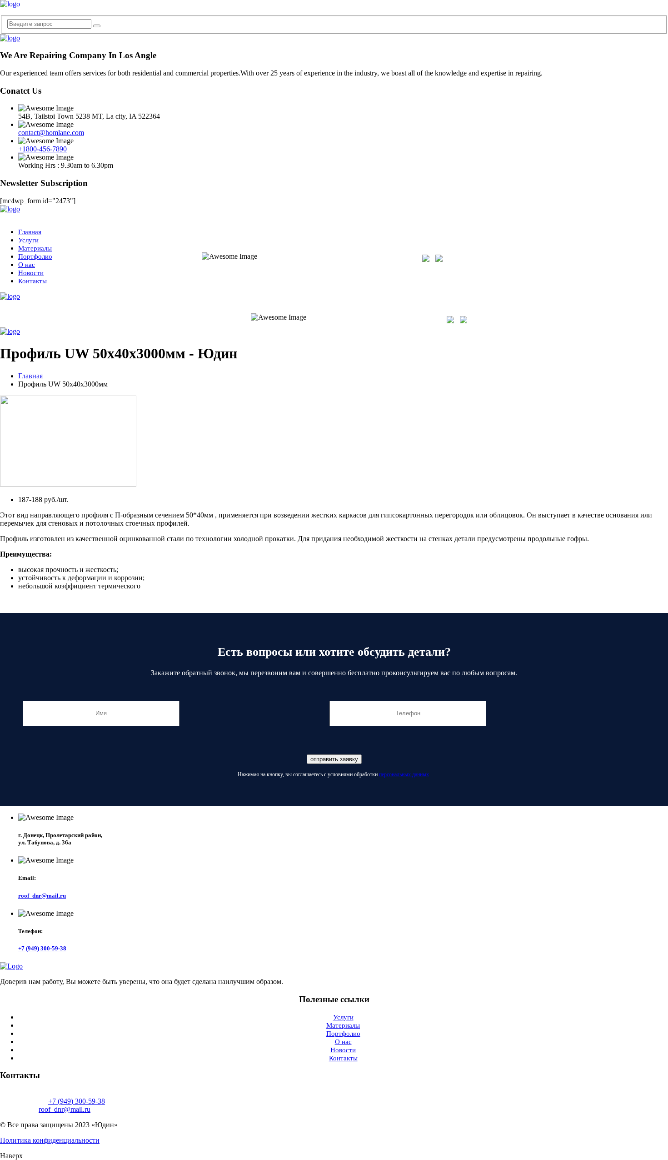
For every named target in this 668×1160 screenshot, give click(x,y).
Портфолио (35, 256)
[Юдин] (10, 4)
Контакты (32, 281)
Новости (31, 272)
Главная (29, 232)
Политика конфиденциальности (50, 1140)
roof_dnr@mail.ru (42, 895)
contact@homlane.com (51, 132)
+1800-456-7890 (42, 149)
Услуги (28, 240)
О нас (26, 264)
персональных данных (404, 774)
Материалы (35, 248)
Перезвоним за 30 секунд (635, 263)
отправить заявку (334, 759)
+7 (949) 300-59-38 (635, 255)
